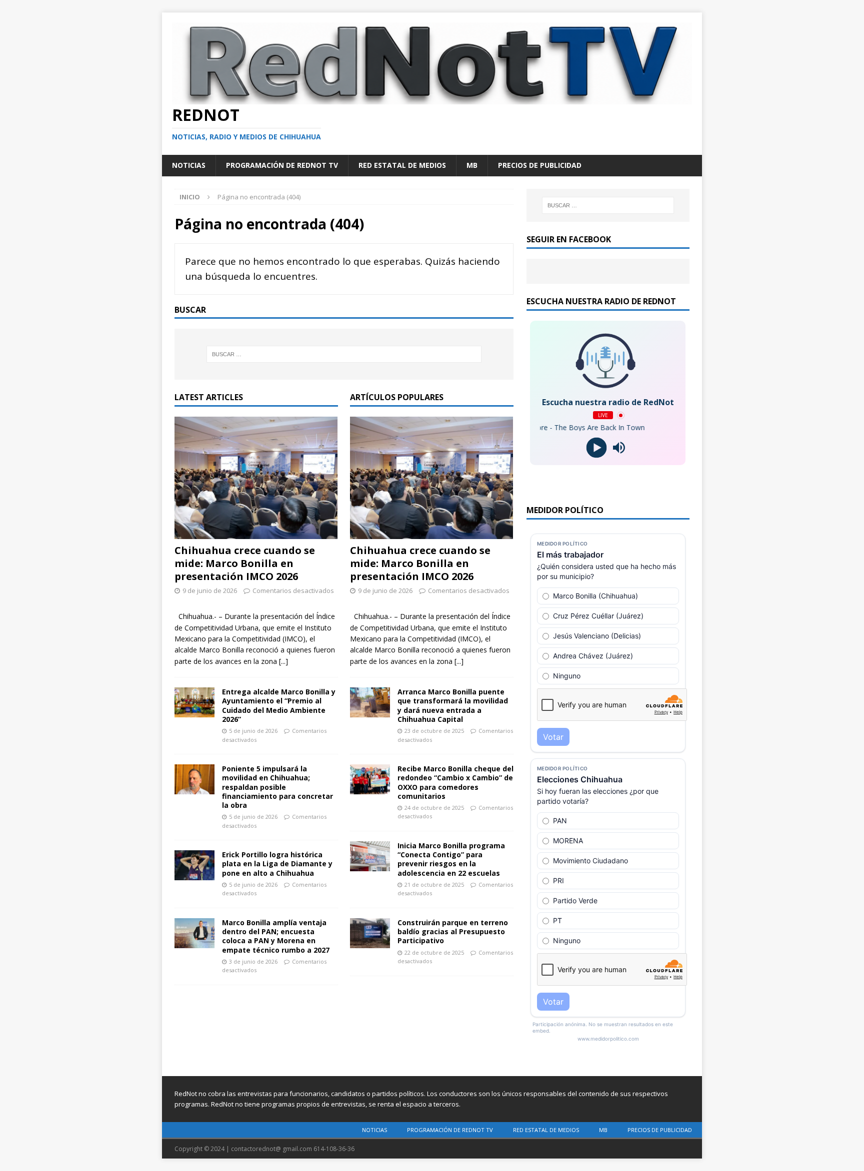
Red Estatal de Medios (402, 165)
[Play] (597, 448)
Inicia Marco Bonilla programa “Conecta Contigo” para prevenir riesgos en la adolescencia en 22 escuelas (451, 859)
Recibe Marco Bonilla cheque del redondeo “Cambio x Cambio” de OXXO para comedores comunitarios (456, 782)
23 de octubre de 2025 (434, 730)
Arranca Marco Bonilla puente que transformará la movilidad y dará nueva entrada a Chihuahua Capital (453, 705)
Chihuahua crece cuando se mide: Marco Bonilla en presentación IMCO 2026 (244, 563)
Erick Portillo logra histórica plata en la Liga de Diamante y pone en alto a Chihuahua (277, 863)
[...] (283, 661)
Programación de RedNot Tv (282, 165)
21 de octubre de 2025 (434, 884)
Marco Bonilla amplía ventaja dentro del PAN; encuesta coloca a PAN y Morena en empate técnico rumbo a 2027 (276, 936)
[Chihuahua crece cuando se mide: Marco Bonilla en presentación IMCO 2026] (256, 478)
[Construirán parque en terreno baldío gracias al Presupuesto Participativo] (370, 933)
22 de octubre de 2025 (434, 952)
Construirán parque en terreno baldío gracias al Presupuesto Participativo (453, 931)
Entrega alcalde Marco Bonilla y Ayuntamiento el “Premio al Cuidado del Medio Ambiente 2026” (279, 705)
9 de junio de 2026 (209, 590)
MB (472, 165)
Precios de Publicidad (540, 165)
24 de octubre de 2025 (434, 807)
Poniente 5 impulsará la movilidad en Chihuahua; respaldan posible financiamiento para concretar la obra (277, 787)
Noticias (189, 165)
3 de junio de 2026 (253, 961)
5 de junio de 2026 (253, 730)
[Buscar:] (344, 354)
